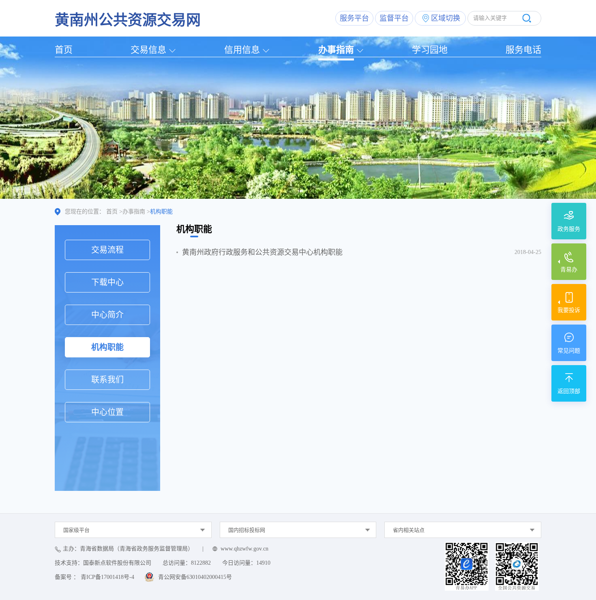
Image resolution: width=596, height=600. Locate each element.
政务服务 (568, 229)
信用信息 (242, 50)
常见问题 (568, 351)
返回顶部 (568, 391)
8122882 (201, 563)
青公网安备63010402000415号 (195, 577)
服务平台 (354, 18)
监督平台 (394, 18)
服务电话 (523, 50)
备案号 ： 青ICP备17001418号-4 (94, 577)
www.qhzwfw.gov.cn (244, 549)
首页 (64, 50)
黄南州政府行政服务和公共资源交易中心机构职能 (262, 252)
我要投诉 (568, 310)
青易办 (568, 270)
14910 (263, 563)
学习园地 (430, 50)
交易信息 (148, 50)
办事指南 (336, 50)
